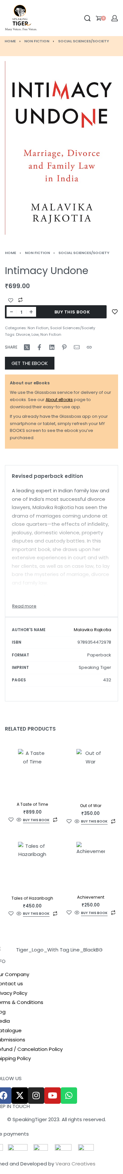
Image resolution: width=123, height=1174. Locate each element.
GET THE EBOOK (29, 363)
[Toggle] (24, 606)
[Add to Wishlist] (10, 300)
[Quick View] (19, 820)
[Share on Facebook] (39, 347)
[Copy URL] (89, 347)
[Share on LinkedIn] (52, 347)
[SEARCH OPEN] (87, 18)
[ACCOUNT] (114, 18)
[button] (36, 820)
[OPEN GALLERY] (61, 148)
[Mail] (77, 347)
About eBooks (59, 399)
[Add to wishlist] (115, 311)
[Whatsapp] (69, 1095)
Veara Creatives (75, 1163)
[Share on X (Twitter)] (27, 347)
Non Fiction (36, 41)
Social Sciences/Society (83, 41)
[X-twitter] (19, 1095)
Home (10, 41)
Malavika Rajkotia (92, 630)
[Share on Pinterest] (64, 347)
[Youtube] (52, 1095)
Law (35, 334)
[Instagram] (36, 1095)
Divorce (23, 334)
